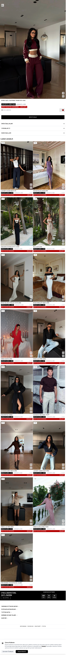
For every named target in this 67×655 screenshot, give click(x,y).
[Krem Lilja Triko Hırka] (17, 501)
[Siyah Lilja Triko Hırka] (49, 333)
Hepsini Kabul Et (22, 651)
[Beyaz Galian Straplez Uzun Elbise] (17, 277)
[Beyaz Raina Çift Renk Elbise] (49, 277)
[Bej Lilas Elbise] (49, 221)
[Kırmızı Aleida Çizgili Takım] (49, 501)
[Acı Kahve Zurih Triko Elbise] (17, 445)
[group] (33, 49)
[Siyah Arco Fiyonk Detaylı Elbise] (17, 221)
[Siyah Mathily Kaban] (17, 389)
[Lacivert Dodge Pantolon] (17, 165)
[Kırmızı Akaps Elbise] (17, 333)
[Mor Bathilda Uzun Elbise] (49, 165)
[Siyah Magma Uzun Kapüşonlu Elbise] (17, 557)
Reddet (44, 646)
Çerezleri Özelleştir (8, 651)
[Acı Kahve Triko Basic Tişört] (49, 389)
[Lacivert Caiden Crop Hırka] (49, 445)
